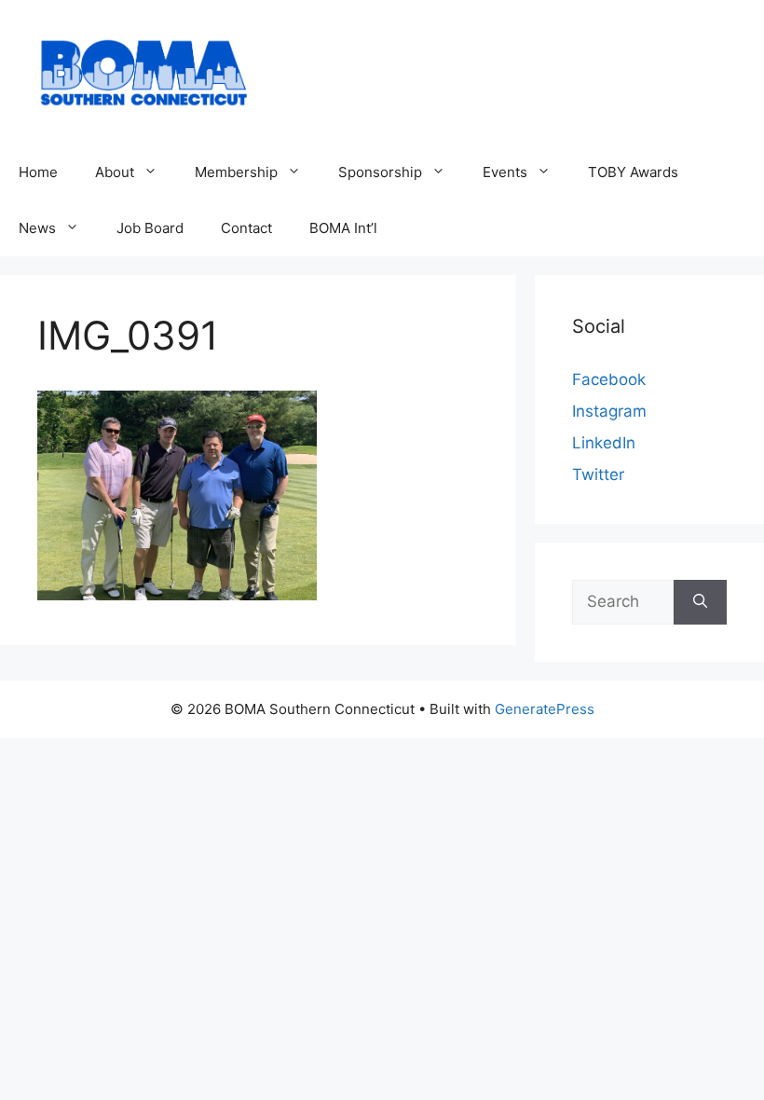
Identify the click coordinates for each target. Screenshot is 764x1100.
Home (38, 172)
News (37, 228)
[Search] (700, 602)
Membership (236, 172)
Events (505, 172)
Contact (246, 228)
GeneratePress (544, 709)
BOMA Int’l (343, 228)
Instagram (609, 411)
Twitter (598, 474)
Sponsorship (380, 172)
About (114, 172)
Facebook (609, 379)
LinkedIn (603, 442)
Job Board (150, 228)
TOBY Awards (633, 172)
